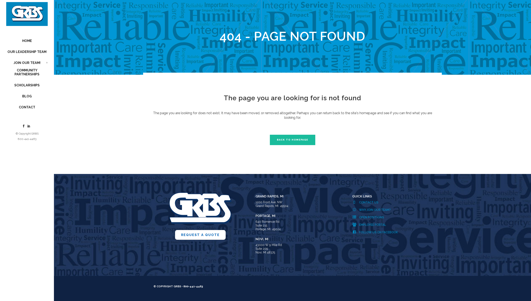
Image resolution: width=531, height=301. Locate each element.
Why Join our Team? (374, 210)
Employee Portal (372, 224)
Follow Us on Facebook (378, 232)
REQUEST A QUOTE (200, 235)
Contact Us (368, 202)
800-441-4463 (27, 139)
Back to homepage (292, 139)
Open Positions (371, 217)
